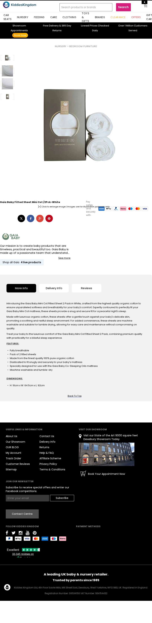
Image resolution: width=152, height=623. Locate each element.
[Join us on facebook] (7, 533)
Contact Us (46, 436)
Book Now (20, 35)
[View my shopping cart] (143, 6)
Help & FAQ (46, 453)
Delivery (51, 25)
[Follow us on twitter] (13, 533)
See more (64, 258)
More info (21, 288)
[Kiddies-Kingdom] (24, 4)
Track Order (13, 458)
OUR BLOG (12, 447)
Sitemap (11, 469)
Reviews (86, 288)
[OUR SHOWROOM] (106, 454)
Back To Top (75, 396)
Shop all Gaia (22, 262)
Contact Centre (22, 514)
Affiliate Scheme (50, 458)
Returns (44, 447)
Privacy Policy (48, 464)
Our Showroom (15, 442)
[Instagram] (20, 533)
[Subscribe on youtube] (27, 533)
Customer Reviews (18, 464)
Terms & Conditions (52, 469)
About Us (11, 436)
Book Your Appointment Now (106, 474)
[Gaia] (11, 236)
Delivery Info (54, 288)
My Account (13, 453)
